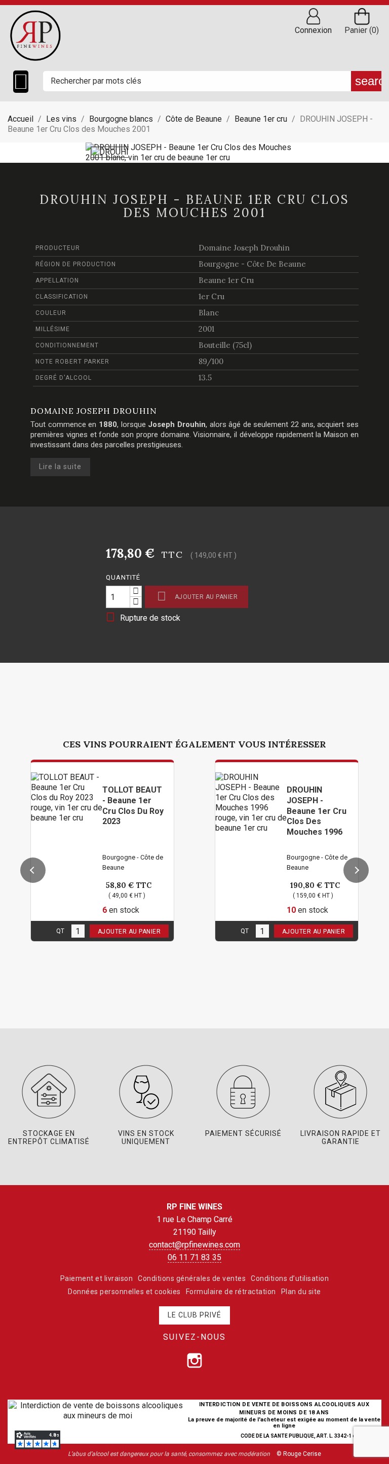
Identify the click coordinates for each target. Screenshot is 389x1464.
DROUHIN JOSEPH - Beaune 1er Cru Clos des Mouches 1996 (316, 811)
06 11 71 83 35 (194, 1257)
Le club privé (194, 1315)
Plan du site (301, 1292)
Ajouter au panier (197, 596)
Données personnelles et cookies (124, 1292)
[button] (33, 870)
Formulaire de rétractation (231, 1292)
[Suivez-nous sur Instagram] (194, 1360)
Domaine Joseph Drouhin (244, 248)
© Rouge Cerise (299, 1453)
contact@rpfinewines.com (194, 1244)
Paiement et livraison (96, 1278)
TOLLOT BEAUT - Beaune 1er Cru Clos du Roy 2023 (133, 805)
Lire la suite (60, 466)
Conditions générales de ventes (192, 1278)
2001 (206, 329)
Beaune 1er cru (226, 280)
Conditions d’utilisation (290, 1278)
